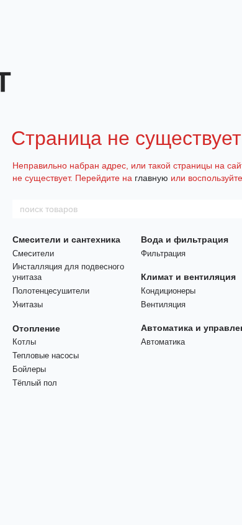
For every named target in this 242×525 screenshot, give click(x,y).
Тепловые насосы (45, 355)
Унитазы (27, 304)
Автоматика (163, 341)
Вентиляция (163, 304)
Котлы (24, 341)
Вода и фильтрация (184, 239)
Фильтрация (163, 253)
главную (151, 178)
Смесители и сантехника (66, 239)
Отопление (36, 328)
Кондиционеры (168, 290)
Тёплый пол (34, 383)
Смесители (33, 253)
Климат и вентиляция (188, 277)
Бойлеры (29, 369)
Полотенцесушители (50, 290)
